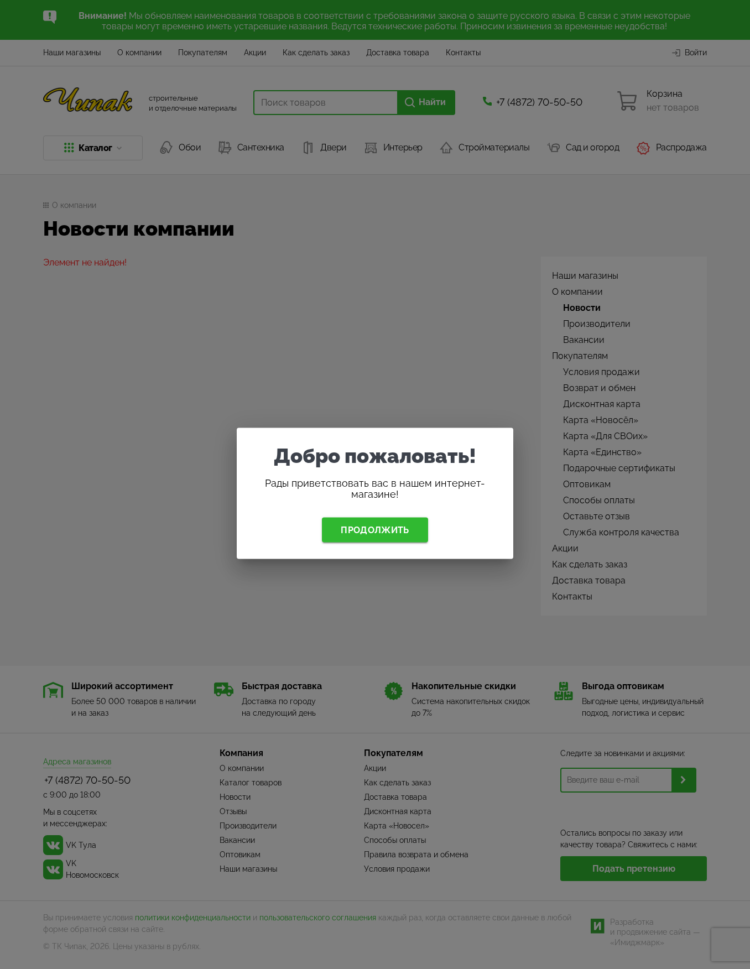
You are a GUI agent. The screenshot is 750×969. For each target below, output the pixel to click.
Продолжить (375, 529)
